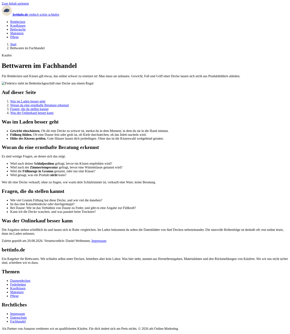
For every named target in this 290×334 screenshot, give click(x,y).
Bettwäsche (18, 29)
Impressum (99, 241)
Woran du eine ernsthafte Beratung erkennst (39, 105)
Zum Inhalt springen (15, 3)
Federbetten (18, 284)
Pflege (14, 37)
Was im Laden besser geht (27, 101)
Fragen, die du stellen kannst (29, 109)
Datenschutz (18, 317)
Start (13, 44)
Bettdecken (17, 22)
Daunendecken (20, 280)
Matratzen (17, 33)
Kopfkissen (17, 25)
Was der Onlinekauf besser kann (31, 113)
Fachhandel (18, 321)
